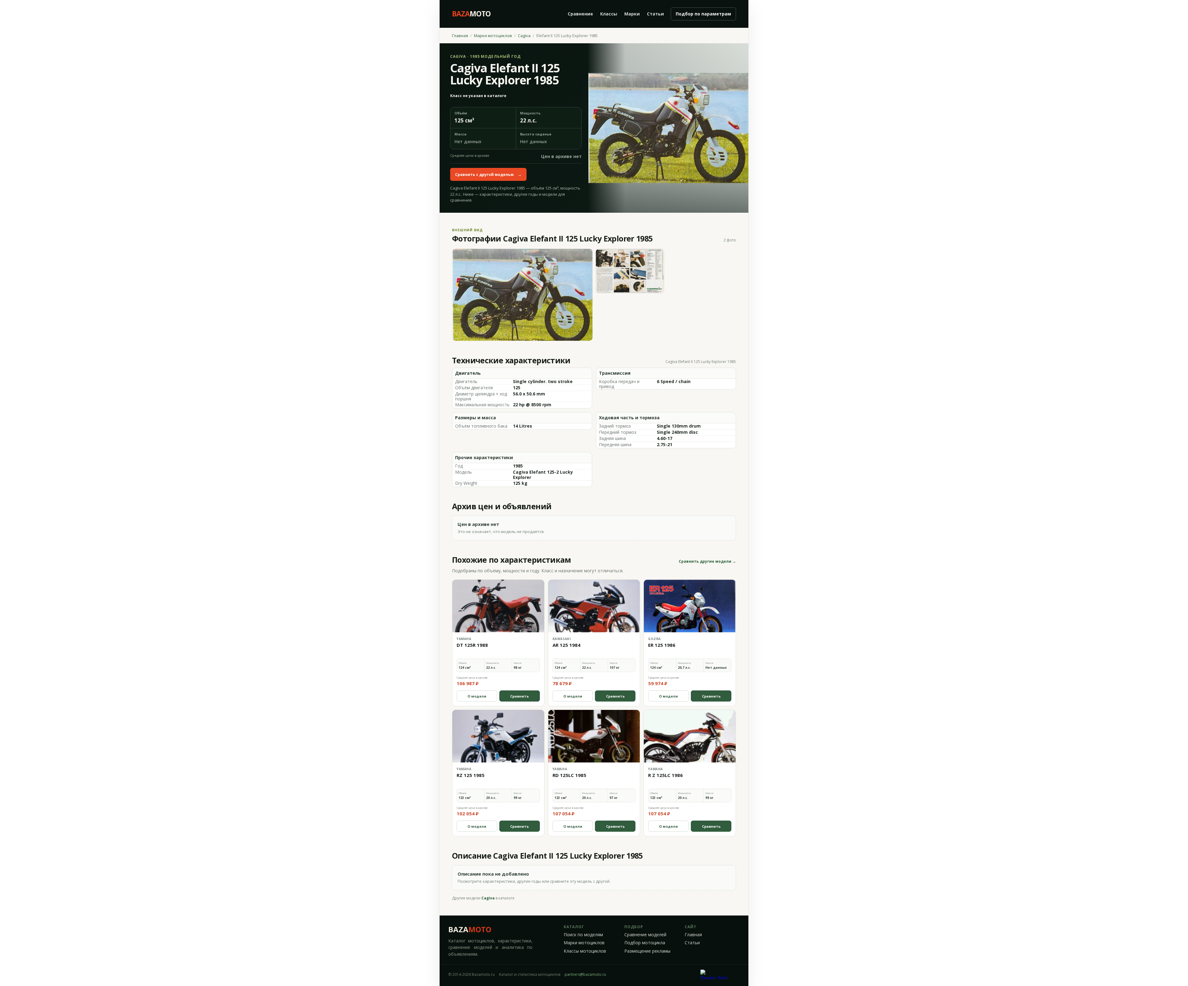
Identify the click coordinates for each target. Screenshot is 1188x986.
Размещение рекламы (647, 951)
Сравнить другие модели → (707, 561)
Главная (460, 35)
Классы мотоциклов (585, 951)
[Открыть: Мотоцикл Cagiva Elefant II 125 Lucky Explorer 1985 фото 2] (630, 271)
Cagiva (524, 35)
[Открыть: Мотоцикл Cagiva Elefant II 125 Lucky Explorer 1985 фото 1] (522, 295)
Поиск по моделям (583, 934)
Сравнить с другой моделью (488, 174)
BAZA (469, 929)
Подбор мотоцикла (644, 942)
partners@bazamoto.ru (585, 974)
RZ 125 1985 (470, 775)
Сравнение (580, 14)
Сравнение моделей (645, 934)
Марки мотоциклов (493, 35)
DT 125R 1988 (472, 645)
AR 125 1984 (566, 645)
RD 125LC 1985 (569, 775)
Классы (608, 14)
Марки (632, 14)
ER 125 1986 (661, 645)
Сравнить (519, 696)
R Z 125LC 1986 (665, 775)
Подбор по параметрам (703, 14)
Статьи (655, 14)
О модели (476, 696)
